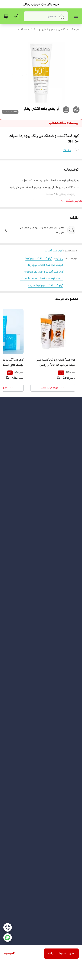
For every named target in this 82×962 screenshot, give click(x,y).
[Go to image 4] (6, 111)
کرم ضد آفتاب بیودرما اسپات (45, 285)
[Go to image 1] (15, 111)
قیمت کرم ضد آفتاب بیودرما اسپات (41, 279)
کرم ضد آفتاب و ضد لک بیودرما (43, 272)
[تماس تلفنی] (7, 927)
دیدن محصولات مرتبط (61, 953)
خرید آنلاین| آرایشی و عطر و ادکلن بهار (58, 29)
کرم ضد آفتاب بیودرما (38, 258)
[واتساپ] (7, 937)
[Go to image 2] (11, 111)
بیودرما (67, 149)
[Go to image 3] (8, 111)
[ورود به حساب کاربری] (17, 16)
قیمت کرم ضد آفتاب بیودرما (45, 265)
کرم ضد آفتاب (24, 29)
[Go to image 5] (3, 111)
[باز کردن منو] (75, 16)
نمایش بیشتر (74, 201)
